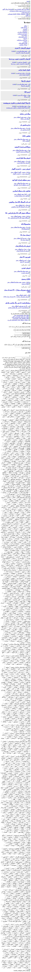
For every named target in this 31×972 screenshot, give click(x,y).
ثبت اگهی (27, 15)
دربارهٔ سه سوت (23, 11)
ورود (16, 9)
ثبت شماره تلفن (26, 347)
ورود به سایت (26, 334)
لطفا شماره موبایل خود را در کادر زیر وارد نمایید (17, 344)
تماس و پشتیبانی (14, 11)
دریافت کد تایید (26, 333)
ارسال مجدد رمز (18, 334)
